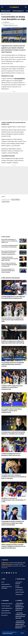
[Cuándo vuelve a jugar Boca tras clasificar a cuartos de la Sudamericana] (14, 376)
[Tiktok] (14, 573)
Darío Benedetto (19, 78)
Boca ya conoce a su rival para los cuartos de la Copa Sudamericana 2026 (12, 319)
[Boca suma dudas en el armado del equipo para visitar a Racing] (23, 270)
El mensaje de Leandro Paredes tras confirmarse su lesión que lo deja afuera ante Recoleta (12, 523)
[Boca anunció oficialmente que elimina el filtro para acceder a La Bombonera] (23, 252)
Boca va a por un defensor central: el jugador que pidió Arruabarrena (9, 264)
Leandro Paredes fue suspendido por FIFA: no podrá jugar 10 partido (9, 258)
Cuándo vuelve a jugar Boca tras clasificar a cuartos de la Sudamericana (12, 387)
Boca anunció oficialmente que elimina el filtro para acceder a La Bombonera (8, 252)
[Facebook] (2, 573)
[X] (4, 573)
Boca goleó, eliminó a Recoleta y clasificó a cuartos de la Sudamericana (11, 410)
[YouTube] (7, 573)
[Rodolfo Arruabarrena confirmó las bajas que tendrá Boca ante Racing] (14, 332)
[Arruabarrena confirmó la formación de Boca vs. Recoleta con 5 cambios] (14, 423)
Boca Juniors (15, 199)
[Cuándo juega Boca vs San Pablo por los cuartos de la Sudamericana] (14, 287)
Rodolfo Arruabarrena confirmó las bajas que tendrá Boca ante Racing (12, 342)
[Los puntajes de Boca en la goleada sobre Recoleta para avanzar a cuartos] (14, 353)
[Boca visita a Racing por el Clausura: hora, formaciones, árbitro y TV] (23, 241)
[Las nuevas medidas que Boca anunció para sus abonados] (23, 247)
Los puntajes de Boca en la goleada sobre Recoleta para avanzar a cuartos (12, 364)
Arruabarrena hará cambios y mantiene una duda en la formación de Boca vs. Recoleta (13, 476)
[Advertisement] (14, 2)
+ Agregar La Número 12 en (9, 25)
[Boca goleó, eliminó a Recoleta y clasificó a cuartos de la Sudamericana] (14, 399)
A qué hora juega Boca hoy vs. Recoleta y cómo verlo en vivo (11, 454)
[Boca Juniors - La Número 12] (14, 7)
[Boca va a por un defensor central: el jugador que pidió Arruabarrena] (23, 264)
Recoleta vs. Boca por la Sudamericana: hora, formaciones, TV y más (13, 500)
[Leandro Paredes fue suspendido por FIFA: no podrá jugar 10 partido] (23, 258)
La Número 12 (6, 22)
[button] (22, 633)
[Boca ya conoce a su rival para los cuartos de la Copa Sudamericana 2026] (14, 308)
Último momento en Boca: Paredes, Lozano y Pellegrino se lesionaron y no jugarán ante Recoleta (13, 546)
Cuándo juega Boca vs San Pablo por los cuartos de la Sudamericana (13, 297)
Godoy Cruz (5, 201)
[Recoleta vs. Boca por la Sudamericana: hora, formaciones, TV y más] (14, 489)
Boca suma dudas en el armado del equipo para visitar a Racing (8, 270)
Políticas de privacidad (7, 633)
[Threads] (16, 573)
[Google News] (9, 573)
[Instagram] (11, 573)
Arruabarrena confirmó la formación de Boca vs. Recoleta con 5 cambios (13, 433)
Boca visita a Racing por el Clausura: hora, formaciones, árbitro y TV (9, 241)
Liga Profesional (7, 14)
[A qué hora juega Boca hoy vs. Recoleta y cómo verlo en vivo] (14, 444)
